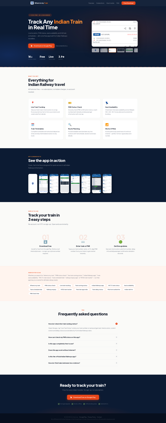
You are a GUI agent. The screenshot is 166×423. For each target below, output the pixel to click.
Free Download (128, 3)
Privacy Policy (92, 417)
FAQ (118, 3)
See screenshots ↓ (62, 46)
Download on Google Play (43, 46)
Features (91, 3)
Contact (99, 417)
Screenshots (100, 3)
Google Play (83, 417)
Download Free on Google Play (84, 397)
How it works (110, 3)
